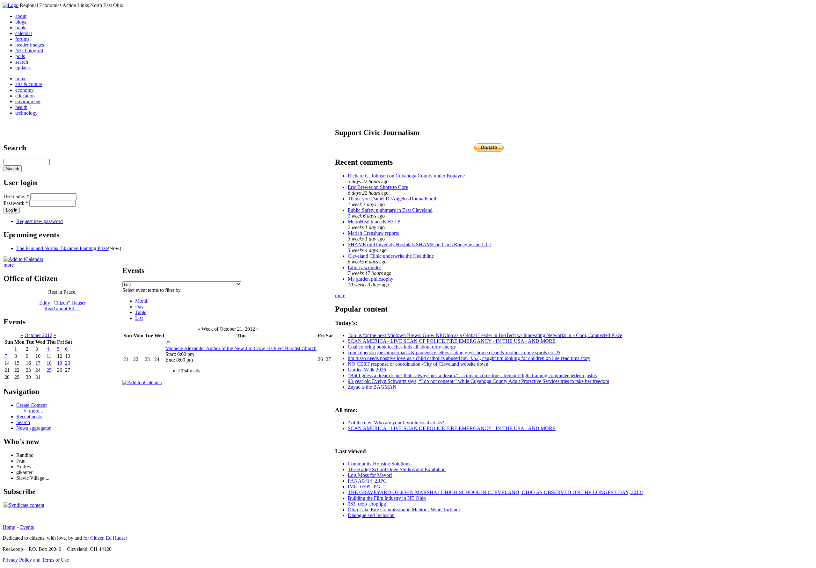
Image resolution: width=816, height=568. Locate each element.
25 (49, 370)
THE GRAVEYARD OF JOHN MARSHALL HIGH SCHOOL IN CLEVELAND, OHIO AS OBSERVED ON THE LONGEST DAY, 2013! (495, 492)
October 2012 (38, 335)
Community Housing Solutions (379, 463)
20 (67, 363)
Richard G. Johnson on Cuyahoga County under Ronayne (406, 175)
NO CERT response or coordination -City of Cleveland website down (418, 364)
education (25, 95)
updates (23, 67)
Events (27, 527)
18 (49, 363)
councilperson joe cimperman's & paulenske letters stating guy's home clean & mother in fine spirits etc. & (454, 352)
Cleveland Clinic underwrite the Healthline (391, 256)
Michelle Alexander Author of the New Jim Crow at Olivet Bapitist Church (241, 348)
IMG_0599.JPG (364, 486)
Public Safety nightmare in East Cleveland (390, 210)
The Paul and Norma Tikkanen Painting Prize (62, 248)
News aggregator (33, 428)
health (21, 107)
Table (140, 312)
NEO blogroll (29, 50)
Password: (16, 203)
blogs (20, 22)
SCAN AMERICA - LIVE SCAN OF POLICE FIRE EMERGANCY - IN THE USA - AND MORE (452, 341)
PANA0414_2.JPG (367, 481)
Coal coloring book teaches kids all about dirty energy (402, 346)
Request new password (39, 221)
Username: (16, 196)
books (21, 27)
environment (27, 101)
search (21, 62)
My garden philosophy (370, 279)
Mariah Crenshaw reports (373, 233)
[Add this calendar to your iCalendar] (23, 259)
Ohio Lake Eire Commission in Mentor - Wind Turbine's (404, 509)
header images (29, 44)
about (20, 16)
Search (23, 422)
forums (22, 39)
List (139, 318)
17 (37, 363)
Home (9, 527)
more (9, 265)
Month (142, 301)
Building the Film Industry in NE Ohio (387, 498)
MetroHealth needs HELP (374, 221)
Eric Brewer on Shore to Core (378, 187)
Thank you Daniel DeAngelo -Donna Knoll (392, 198)
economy (24, 90)
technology (26, 113)
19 (59, 363)
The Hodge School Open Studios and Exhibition (397, 469)
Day (139, 306)
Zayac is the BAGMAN (372, 387)
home (20, 78)
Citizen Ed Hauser (108, 538)
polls (20, 56)
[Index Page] (10, 5)
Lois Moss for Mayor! (370, 475)
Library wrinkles (364, 267)
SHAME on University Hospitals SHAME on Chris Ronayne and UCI (419, 244)
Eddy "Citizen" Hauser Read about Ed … (62, 305)
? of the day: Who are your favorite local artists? (396, 422)
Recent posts (29, 416)
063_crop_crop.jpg (367, 504)
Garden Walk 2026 (367, 369)
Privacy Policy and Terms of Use (36, 560)
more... (36, 410)
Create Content (31, 405)
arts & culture (28, 84)
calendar (23, 33)
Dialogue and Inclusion (371, 515)
